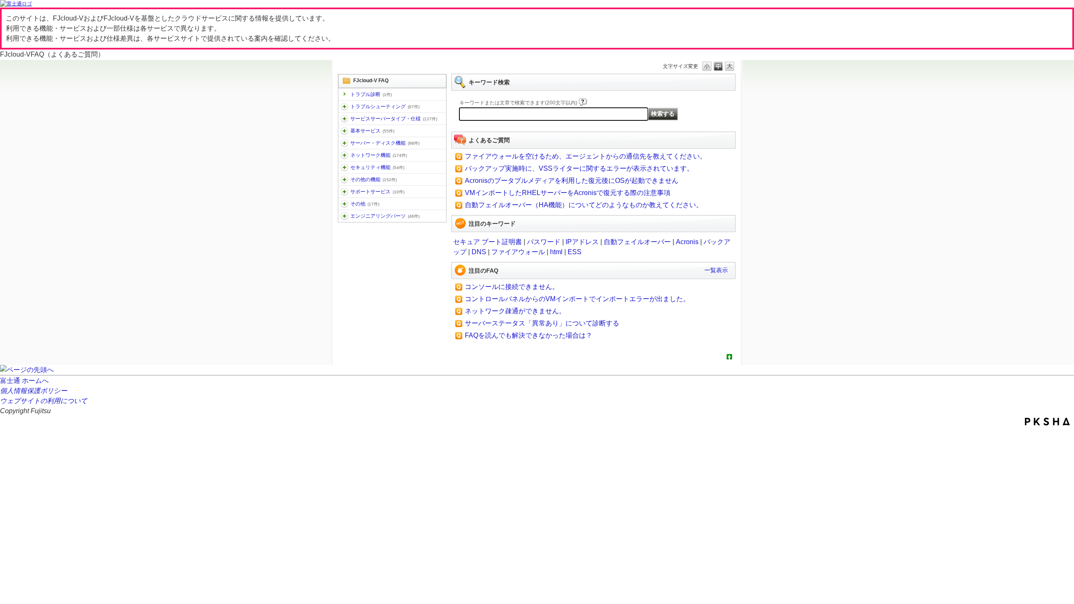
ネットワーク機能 (378, 155)
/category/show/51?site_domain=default (344, 167)
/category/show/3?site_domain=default (344, 118)
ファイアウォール (518, 251)
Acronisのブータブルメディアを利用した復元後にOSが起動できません (571, 180)
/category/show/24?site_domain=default (344, 155)
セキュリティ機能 (377, 167)
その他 (364, 204)
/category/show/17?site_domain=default (344, 143)
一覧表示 (716, 270)
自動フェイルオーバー (637, 241)
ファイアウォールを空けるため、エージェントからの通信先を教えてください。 (585, 156)
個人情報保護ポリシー (33, 390)
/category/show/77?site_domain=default (344, 216)
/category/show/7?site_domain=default (344, 131)
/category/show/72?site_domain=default (344, 191)
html (556, 251)
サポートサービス (377, 192)
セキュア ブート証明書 (487, 241)
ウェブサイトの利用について (43, 400)
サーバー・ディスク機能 (385, 143)
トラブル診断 (371, 94)
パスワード (543, 241)
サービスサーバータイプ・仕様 (393, 119)
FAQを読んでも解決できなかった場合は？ (528, 335)
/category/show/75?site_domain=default (344, 204)
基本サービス (372, 131)
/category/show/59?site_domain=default (344, 179)
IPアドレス (582, 241)
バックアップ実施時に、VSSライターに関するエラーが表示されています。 (579, 168)
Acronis (687, 241)
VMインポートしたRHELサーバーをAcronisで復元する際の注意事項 (567, 192)
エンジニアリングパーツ (385, 216)
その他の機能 (373, 179)
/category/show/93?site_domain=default (344, 106)
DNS (479, 251)
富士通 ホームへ (24, 380)
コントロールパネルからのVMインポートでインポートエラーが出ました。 (577, 298)
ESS (574, 251)
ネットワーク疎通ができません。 (515, 311)
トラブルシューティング (385, 106)
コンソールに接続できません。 (512, 286)
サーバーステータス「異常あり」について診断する (542, 323)
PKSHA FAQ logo (1047, 421)
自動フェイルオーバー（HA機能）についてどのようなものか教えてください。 (584, 204)
